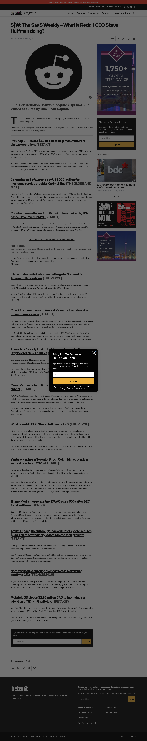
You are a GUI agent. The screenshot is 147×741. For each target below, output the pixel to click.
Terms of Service (79, 387)
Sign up (73, 381)
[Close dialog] (94, 353)
